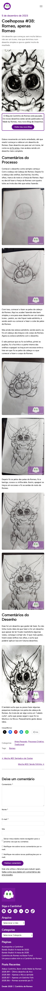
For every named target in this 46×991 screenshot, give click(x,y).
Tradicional (19, 744)
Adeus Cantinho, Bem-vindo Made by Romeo (21, 969)
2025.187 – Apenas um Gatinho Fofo (17, 977)
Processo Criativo (36, 741)
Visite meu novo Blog (23, 127)
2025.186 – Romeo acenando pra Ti (17, 980)
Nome (5, 809)
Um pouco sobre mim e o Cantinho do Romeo (22, 958)
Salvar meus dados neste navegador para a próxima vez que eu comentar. (22, 840)
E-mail (5, 819)
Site (3, 829)
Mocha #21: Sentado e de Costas (18, 758)
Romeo (12, 748)
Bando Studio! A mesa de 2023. (15, 950)
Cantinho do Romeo (23, 986)
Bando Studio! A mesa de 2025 (15, 952)
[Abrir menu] (41, 6)
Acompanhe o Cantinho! (12, 947)
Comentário (7, 784)
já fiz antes (14, 148)
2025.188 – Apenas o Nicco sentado (17, 975)
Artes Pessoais (21, 741)
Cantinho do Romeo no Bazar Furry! (17, 955)
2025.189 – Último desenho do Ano (17, 972)
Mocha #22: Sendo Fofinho (30, 764)
